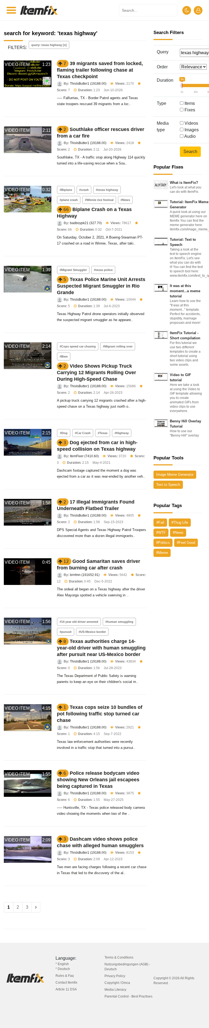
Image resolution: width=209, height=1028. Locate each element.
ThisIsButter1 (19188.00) (88, 84)
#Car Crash (83, 433)
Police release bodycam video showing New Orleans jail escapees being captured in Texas (98, 779)
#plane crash (69, 200)
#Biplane (66, 189)
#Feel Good (186, 543)
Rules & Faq (65, 976)
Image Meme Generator (174, 474)
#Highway (122, 433)
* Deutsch (63, 969)
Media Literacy (115, 990)
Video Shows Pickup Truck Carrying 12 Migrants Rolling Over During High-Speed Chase (96, 372)
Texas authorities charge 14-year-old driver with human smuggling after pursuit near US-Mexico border (101, 648)
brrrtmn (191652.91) (85, 575)
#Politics (163, 543)
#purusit (66, 631)
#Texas (102, 433)
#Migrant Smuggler (73, 270)
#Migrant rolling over (118, 346)
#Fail (160, 522)
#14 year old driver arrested (79, 621)
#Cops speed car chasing (78, 346)
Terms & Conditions (118, 957)
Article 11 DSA (66, 989)
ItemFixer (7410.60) (84, 456)
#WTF (161, 532)
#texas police (103, 270)
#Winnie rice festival (99, 200)
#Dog (63, 433)
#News (125, 200)
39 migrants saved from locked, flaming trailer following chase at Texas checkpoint (100, 70)
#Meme (162, 553)
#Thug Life (179, 522)
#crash (84, 189)
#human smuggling (119, 621)
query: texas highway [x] (49, 45)
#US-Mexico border (92, 631)
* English (62, 964)
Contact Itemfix (66, 982)
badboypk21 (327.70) (86, 223)
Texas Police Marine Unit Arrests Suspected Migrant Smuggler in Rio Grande (101, 286)
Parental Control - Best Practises (128, 996)
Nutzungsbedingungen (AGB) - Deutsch (127, 966)
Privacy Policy (114, 976)
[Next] (36, 907)
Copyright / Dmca (117, 983)
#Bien (64, 356)
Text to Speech (168, 485)
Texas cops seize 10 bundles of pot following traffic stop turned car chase (99, 713)
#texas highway (107, 189)
